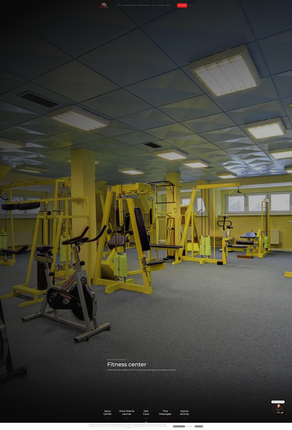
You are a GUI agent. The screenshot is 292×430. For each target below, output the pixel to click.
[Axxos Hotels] (104, 5)
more (129, 427)
